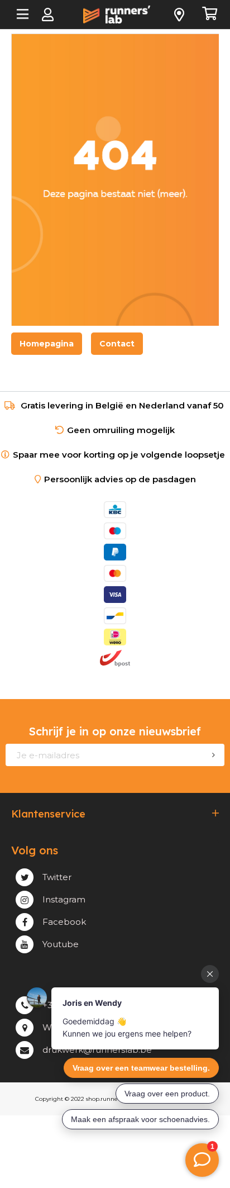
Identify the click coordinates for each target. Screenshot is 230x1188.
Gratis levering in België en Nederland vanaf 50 (122, 405)
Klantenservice (48, 814)
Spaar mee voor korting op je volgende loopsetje (121, 454)
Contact (117, 344)
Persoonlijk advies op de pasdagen (120, 479)
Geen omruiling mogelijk (121, 430)
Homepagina (47, 344)
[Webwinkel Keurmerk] (115, 679)
